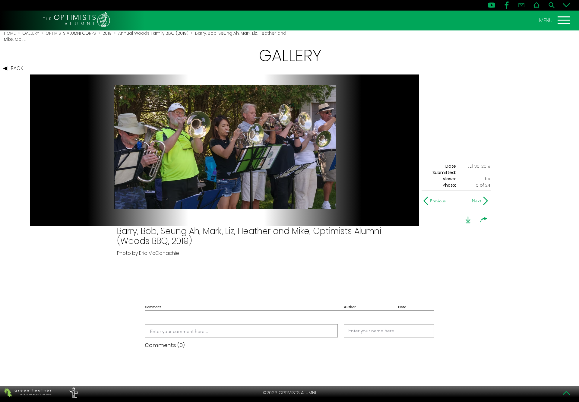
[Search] (551, 5)
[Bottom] (566, 5)
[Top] (566, 393)
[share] (484, 220)
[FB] (506, 5)
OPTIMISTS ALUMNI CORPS (71, 33)
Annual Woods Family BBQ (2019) (153, 33)
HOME (10, 33)
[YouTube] (491, 5)
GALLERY (30, 33)
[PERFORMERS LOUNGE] (73, 393)
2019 (107, 33)
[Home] (536, 5)
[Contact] (521, 5)
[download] (468, 220)
